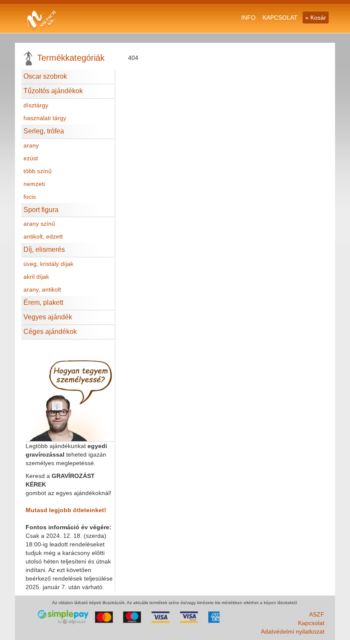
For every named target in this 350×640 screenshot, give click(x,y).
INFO (248, 17)
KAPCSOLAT (280, 17)
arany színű (39, 223)
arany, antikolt (42, 289)
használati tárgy (44, 118)
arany (31, 145)
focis (29, 196)
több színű (37, 171)
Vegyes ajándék (47, 317)
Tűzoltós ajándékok (53, 90)
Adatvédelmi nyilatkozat (292, 631)
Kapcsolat (311, 622)
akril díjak (36, 276)
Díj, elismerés (44, 249)
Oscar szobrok (45, 76)
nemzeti (34, 183)
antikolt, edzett (43, 236)
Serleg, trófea (43, 131)
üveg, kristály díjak (48, 263)
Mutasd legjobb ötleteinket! (66, 510)
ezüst (30, 158)
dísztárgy (35, 105)
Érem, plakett (43, 302)
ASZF (316, 614)
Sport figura (40, 209)
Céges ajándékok (50, 331)
